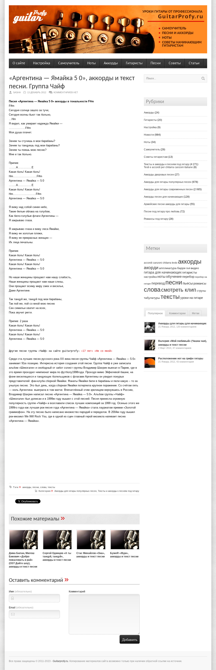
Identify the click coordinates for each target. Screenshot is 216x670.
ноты (161, 276)
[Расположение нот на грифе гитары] (150, 367)
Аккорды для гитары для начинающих (182, 323)
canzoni (157, 262)
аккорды (26, 487)
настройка (150, 276)
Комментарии (177, 313)
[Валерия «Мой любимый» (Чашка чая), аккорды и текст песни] (150, 350)
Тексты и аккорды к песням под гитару (118, 491)
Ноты (91, 63)
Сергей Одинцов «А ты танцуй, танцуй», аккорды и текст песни (57, 556)
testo (174, 262)
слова (43, 487)
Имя (20, 591)
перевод (158, 283)
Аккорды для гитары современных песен (168, 189)
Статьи (194, 63)
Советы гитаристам (155, 156)
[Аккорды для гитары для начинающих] (150, 332)
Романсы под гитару (156, 218)
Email (21, 607)
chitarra (167, 262)
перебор (188, 276)
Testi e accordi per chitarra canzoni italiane (168, 167)
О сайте (19, 63)
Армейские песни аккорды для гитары (166, 204)
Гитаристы (134, 63)
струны (201, 290)
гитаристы (189, 272)
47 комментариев (182, 348)
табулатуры (152, 297)
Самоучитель (68, 63)
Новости (149, 134)
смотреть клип (178, 290)
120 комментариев (186, 326)
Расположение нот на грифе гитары (180, 358)
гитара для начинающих (163, 272)
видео (195, 268)
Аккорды (111, 63)
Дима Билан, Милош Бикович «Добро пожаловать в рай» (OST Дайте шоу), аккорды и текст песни (23, 560)
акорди (151, 267)
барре (181, 268)
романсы (199, 283)
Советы (175, 63)
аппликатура (168, 268)
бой (188, 268)
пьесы (188, 283)
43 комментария (185, 361)
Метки (195, 313)
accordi (148, 262)
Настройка (41, 63)
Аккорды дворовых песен (159, 174)
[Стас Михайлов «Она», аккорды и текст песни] (91, 550)
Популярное (155, 313)
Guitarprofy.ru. (61, 661)
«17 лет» (87, 350)
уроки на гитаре (191, 297)
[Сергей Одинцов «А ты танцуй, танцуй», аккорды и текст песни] (57, 550)
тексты (51, 487)
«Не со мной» (103, 350)
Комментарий (77, 591)
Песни (156, 63)
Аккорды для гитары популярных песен (75, 491)
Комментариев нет (66, 92)
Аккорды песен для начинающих (163, 196)
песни (35, 487)
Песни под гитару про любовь (162, 211)
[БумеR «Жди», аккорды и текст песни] (125, 550)
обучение (174, 277)
